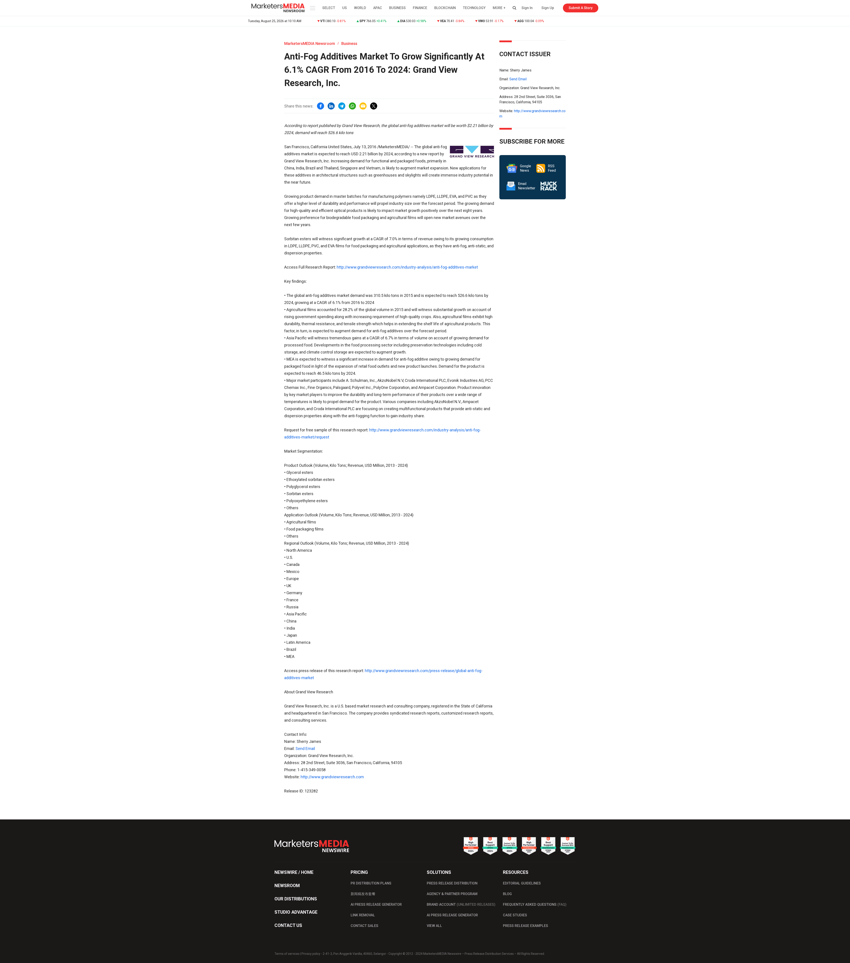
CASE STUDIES (515, 915)
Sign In (527, 8)
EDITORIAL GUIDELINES (522, 883)
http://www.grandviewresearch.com (332, 777)
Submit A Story (581, 8)
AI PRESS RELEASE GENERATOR (376, 904)
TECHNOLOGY (474, 8)
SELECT (328, 8)
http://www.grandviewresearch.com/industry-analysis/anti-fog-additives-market (407, 267)
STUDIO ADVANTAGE (295, 912)
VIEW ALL (434, 926)
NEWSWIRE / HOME (293, 872)
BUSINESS (397, 8)
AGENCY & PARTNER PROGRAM (452, 894)
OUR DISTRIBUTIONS (295, 898)
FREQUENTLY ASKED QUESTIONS (534, 904)
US (344, 8)
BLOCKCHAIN (445, 8)
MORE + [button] (499, 8)
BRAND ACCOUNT (461, 904)
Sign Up (547, 8)
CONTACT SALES (364, 926)
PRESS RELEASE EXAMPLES (525, 926)
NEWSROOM (287, 885)
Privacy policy (310, 953)
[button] (312, 8)
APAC (377, 8)
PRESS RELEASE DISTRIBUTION (452, 883)
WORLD (360, 8)
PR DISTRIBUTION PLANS (371, 883)
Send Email (305, 748)
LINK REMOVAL (363, 915)
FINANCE (420, 8)
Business (349, 43)
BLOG (507, 894)
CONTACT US (288, 925)
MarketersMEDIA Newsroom (309, 43)
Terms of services (286, 953)
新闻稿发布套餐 (363, 894)
